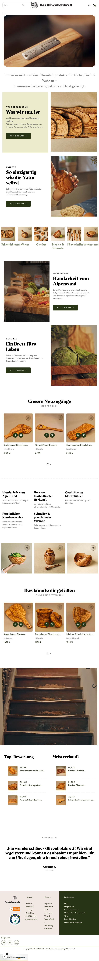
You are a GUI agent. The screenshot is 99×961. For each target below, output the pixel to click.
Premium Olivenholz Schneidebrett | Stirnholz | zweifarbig (78, 770)
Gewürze (41, 244)
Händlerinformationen (71, 909)
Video (66, 916)
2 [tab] (50, 464)
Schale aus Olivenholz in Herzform (17, 634)
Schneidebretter (10, 244)
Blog (65, 903)
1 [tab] (48, 464)
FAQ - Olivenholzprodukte (73, 922)
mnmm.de (72, 949)
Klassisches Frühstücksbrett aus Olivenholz (78, 634)
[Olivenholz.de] (51, 5)
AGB (46, 909)
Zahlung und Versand (48, 914)
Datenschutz (48, 906)
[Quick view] (15, 435)
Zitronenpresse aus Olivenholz (46, 445)
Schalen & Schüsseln (58, 246)
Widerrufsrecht (49, 920)
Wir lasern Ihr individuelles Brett (75, 913)
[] (20, 435)
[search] (23, 5)
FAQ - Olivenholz (70, 919)
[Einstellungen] (89, 5)
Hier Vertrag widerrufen (48, 927)
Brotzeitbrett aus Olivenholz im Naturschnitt (16, 445)
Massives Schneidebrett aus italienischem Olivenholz (45, 634)
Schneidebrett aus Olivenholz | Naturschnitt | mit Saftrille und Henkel (32, 770)
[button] (18, 136)
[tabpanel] (49, 435)
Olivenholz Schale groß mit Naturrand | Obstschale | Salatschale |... (30, 785)
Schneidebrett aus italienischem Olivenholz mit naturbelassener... (81, 799)
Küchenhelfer (75, 244)
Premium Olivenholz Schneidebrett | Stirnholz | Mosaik (80, 445)
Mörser (25, 244)
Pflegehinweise (69, 906)
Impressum (48, 903)
